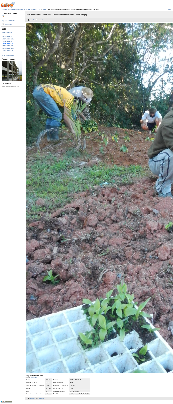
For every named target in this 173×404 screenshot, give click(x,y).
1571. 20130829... (8, 48)
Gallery (4, 9)
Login (169, 9)
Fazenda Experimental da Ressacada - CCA (24, 9)
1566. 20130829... (8, 36)
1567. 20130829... (8, 39)
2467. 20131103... (8, 55)
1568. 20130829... (8, 41)
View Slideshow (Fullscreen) (10, 23)
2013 (44, 9)
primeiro (32, 20)
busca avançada (10, 16)
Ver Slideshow (9, 20)
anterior (41, 20)
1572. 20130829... (8, 50)
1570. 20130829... (8, 46)
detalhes (34, 377)
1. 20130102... (7, 32)
